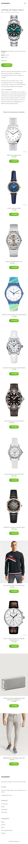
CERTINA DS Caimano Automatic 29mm (14, 527)
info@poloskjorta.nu (6, 795)
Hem (2, 12)
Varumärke (11, 51)
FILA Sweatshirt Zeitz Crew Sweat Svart (14, 585)
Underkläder (4, 809)
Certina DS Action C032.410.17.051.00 (14, 421)
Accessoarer (17, 51)
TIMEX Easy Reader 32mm (14, 155)
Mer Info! (6, 65)
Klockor (3, 53)
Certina (23, 51)
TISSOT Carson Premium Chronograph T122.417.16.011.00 (14, 639)
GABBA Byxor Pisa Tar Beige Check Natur (14, 758)
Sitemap (3, 833)
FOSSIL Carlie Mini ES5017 (14, 208)
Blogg (2, 822)
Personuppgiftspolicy (6, 830)
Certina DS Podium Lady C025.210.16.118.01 (14, 368)
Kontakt (3, 824)
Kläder (3, 806)
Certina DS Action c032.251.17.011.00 (14, 474)
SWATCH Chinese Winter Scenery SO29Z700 (14, 314)
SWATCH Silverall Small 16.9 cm (14, 261)
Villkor (2, 827)
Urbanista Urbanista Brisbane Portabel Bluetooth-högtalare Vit (14, 699)
